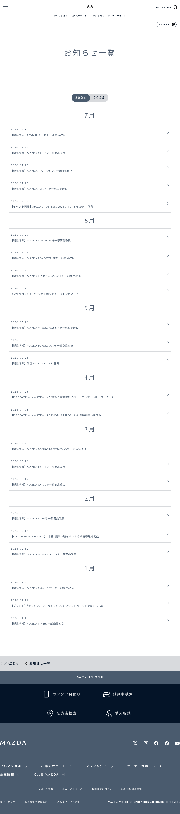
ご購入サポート (79, 15)
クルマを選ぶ (61, 15)
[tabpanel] (90, 370)
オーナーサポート (117, 15)
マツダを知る (97, 15)
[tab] (81, 98)
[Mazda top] (90, 7)
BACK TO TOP (90, 677)
